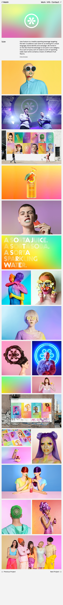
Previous (9, 572)
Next (54, 572)
